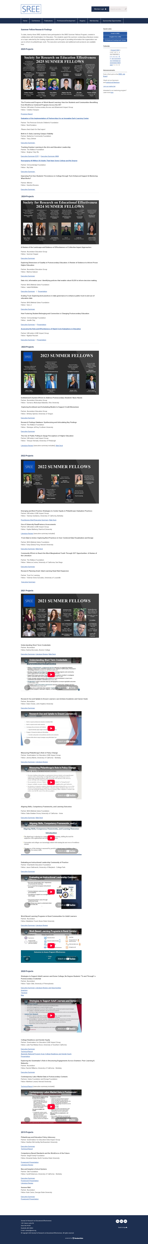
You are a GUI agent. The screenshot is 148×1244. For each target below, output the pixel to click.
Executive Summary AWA (50, 156)
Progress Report (27, 114)
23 (110, 63)
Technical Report (27, 1052)
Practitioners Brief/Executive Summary (34, 520)
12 (115, 58)
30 (110, 65)
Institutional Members (113, 82)
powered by (68, 1238)
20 (116, 61)
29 (119, 63)
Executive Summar (27, 654)
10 (112, 58)
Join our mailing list (109, 86)
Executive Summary (28, 143)
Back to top (121, 1227)
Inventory (24, 990)
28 (118, 63)
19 (115, 61)
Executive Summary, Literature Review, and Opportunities (41, 988)
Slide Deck (59, 446)
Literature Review (27, 446)
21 (118, 61)
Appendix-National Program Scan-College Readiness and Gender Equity (46, 1054)
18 (113, 61)
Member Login (99, 9)
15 (119, 58)
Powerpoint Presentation (30, 1162)
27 (116, 63)
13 (116, 58)
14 (118, 58)
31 (112, 65)
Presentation (42, 291)
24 (112, 63)
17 (112, 61)
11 (113, 58)
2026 (117, 50)
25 (113, 63)
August (113, 50)
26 (115, 63)
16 (110, 61)
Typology (24, 993)
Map (22, 995)
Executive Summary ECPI (30, 156)
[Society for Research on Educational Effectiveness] (31, 13)
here (112, 92)
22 (119, 61)
